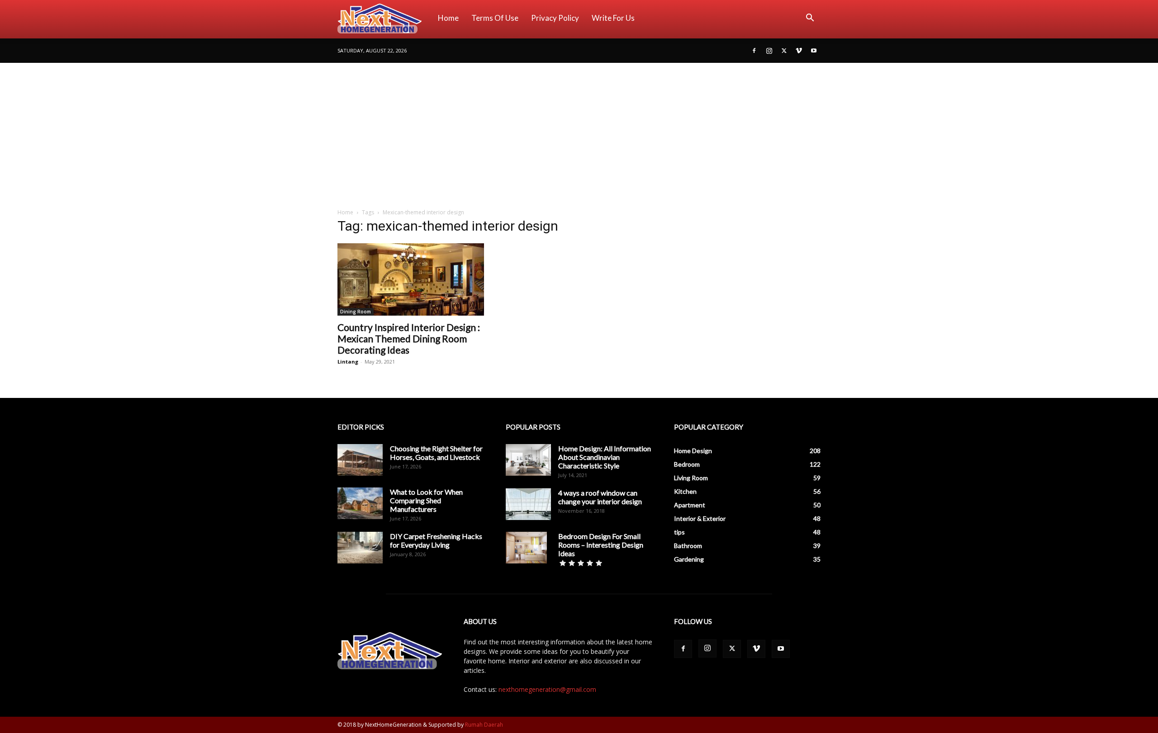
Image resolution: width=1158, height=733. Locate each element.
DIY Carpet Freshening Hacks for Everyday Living (436, 540)
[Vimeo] (799, 50)
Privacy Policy (555, 18)
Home (448, 18)
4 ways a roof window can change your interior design (600, 497)
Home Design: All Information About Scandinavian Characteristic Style (604, 457)
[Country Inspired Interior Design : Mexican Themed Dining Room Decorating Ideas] (410, 279)
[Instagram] (769, 50)
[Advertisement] (579, 130)
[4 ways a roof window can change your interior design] (528, 504)
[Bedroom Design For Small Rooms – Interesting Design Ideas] (526, 547)
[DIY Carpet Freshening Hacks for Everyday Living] (360, 547)
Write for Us (613, 18)
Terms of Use (494, 18)
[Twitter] (784, 50)
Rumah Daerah (484, 724)
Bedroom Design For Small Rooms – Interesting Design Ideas (600, 545)
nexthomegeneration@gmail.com (547, 689)
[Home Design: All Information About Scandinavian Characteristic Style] (528, 460)
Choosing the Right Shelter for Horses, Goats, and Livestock (436, 452)
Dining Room (355, 311)
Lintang (347, 361)
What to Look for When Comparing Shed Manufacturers (426, 500)
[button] (810, 18)
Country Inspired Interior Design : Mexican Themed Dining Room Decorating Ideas (408, 338)
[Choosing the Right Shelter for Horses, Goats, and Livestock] (360, 460)
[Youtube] (814, 50)
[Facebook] (754, 50)
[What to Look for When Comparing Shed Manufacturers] (360, 503)
